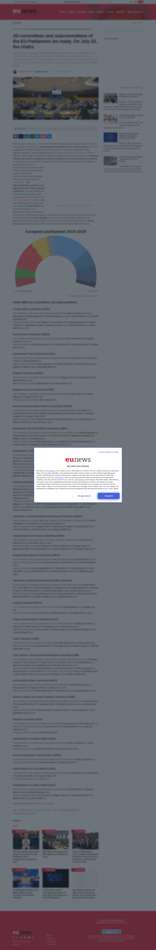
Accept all (109, 496)
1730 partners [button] (50, 471)
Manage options (84, 496)
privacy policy (108, 488)
